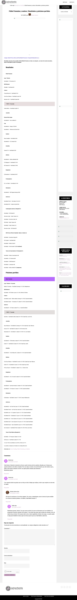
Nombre (6, 548)
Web (5, 563)
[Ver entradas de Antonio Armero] (30, 14)
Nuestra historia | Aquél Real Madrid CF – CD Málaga (65, 263)
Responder (6, 473)
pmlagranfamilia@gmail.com (64, 217)
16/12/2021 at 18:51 (14, 493)
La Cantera (27, 449)
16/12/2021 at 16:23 (13, 461)
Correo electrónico (8, 555)
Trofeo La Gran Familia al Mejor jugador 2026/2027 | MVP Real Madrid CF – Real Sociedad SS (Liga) (65, 274)
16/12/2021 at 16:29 (13, 479)
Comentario (7, 528)
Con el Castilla (13, 449)
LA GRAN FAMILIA (9, 2)
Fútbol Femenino (20, 449)
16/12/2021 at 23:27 (16, 507)
